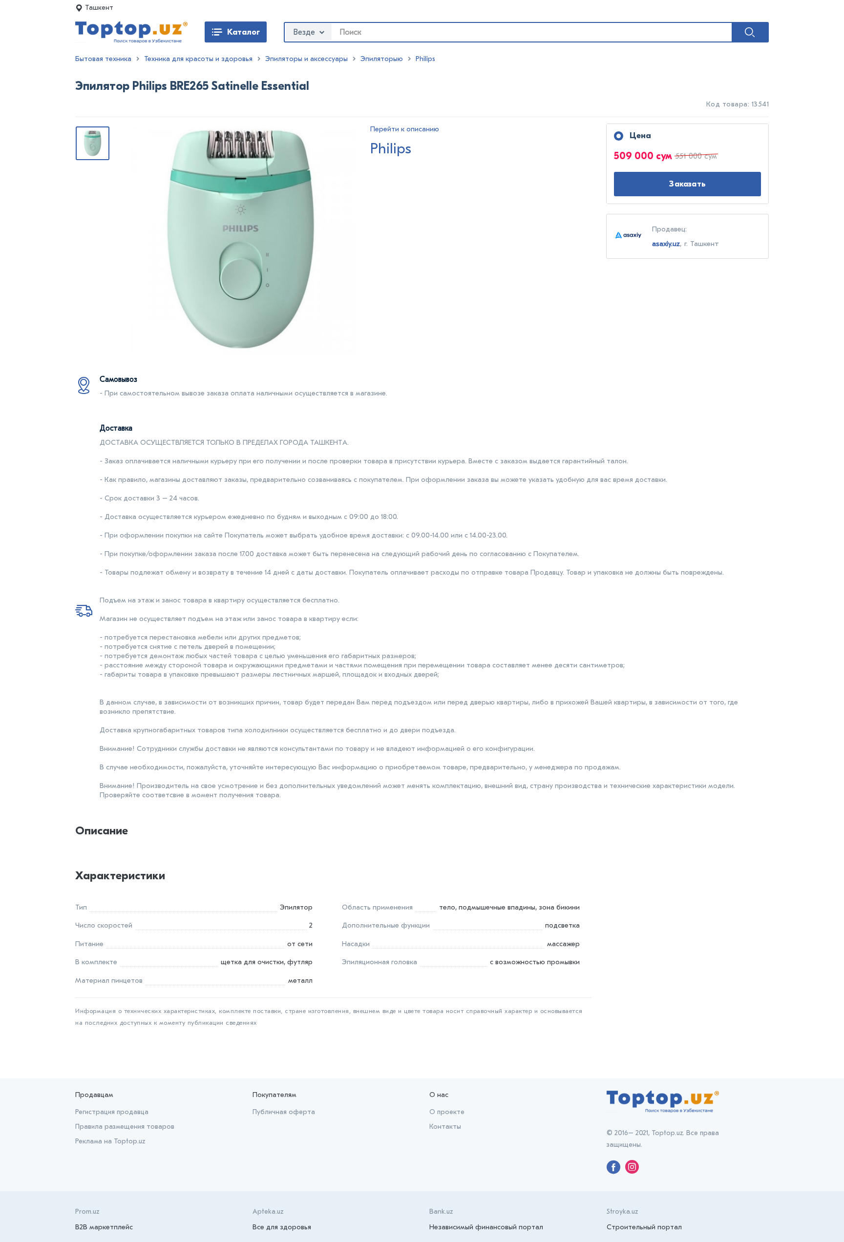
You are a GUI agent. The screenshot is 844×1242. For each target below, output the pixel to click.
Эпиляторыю (381, 59)
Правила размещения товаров (124, 1126)
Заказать (687, 184)
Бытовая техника (103, 59)
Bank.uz (441, 1211)
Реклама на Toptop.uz (110, 1141)
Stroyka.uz (622, 1211)
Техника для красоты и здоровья (198, 59)
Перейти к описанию (404, 129)
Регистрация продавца (111, 1112)
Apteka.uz (268, 1211)
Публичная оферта (284, 1112)
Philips (425, 59)
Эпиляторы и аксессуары (306, 59)
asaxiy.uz (666, 243)
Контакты (445, 1126)
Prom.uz (87, 1211)
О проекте (446, 1112)
